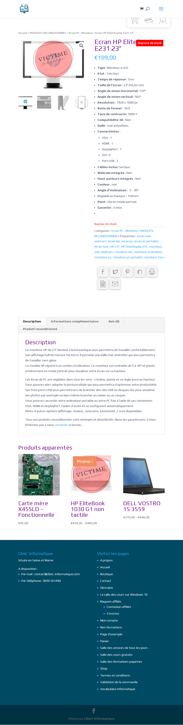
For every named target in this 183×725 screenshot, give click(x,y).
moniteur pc (102, 257)
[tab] (32, 321)
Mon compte (109, 620)
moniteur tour (154, 257)
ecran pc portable (146, 241)
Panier (104, 641)
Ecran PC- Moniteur (81, 33)
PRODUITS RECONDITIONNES (48, 33)
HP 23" (115, 246)
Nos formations (111, 627)
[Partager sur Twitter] (115, 271)
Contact (105, 580)
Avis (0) (113, 321)
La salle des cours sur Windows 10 (124, 594)
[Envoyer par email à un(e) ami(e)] (115, 284)
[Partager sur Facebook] (103, 271)
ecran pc (127, 241)
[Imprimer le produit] (152, 271)
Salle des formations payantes (121, 661)
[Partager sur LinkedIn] (139, 271)
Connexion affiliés (119, 607)
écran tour (101, 246)
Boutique (106, 574)
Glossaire (106, 587)
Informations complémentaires (75, 321)
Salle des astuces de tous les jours (124, 648)
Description (32, 321)
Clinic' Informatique (99, 718)
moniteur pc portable (127, 257)
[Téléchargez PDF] (103, 284)
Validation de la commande (119, 682)
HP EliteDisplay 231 (134, 246)
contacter (61, 425)
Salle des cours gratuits (116, 654)
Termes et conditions (115, 675)
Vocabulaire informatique (117, 689)
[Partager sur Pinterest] (127, 271)
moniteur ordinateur (148, 252)
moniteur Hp (123, 252)
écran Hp (114, 241)
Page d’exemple (111, 634)
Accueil (22, 33)
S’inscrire (113, 613)
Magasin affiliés (110, 601)
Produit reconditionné (40, 329)
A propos (106, 560)
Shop (103, 668)
